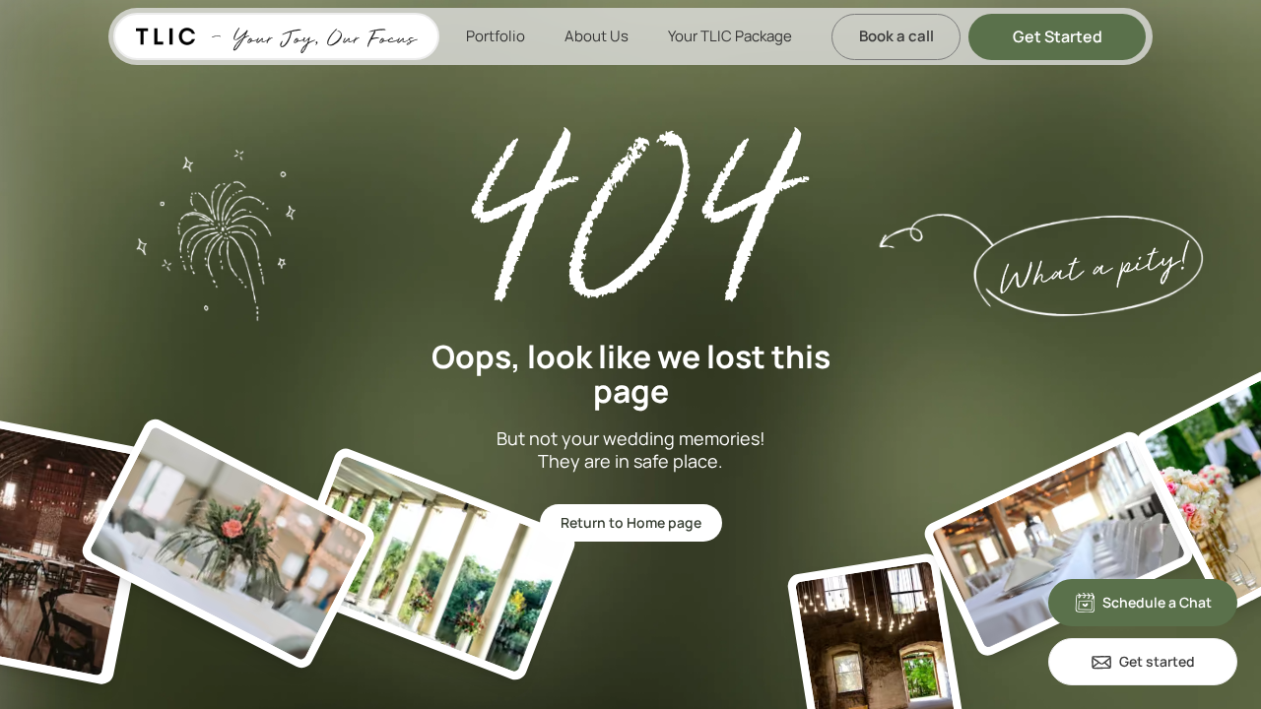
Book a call (896, 36)
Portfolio (495, 36)
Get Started (1057, 36)
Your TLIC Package (730, 36)
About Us (596, 36)
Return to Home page (631, 522)
